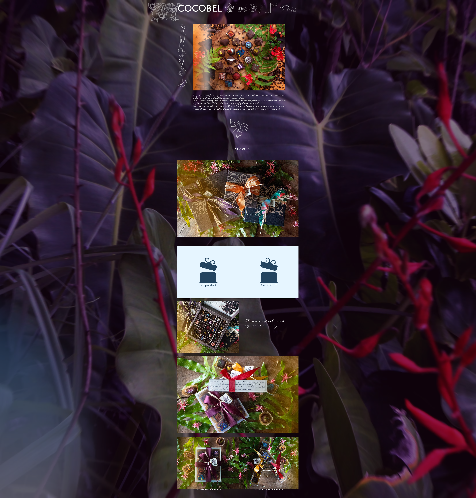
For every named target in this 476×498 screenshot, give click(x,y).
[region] (230, 8)
